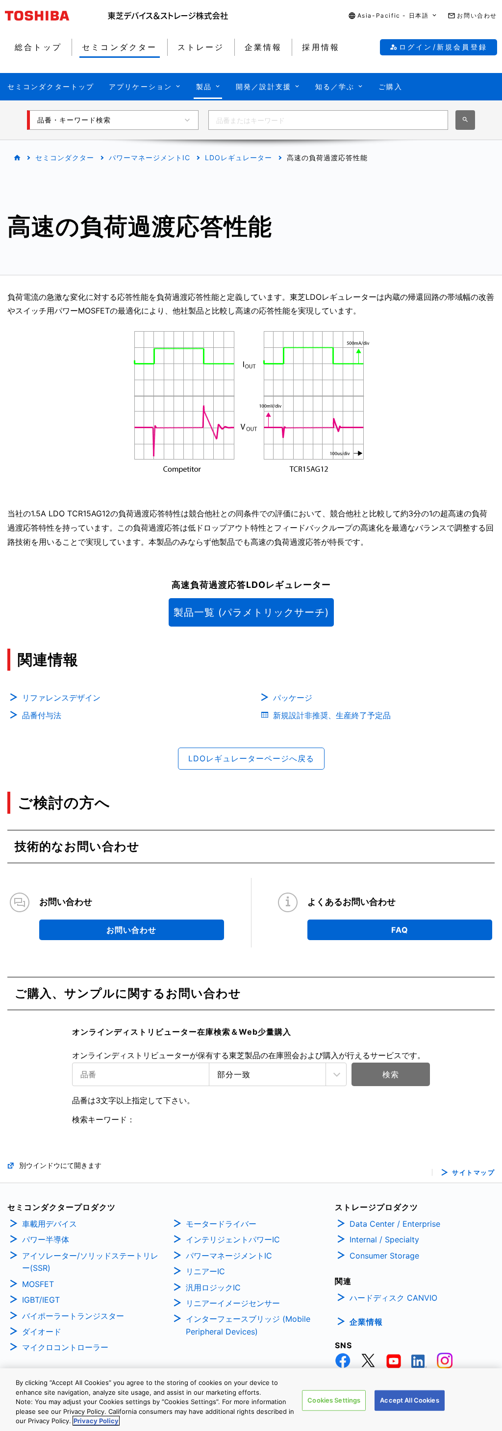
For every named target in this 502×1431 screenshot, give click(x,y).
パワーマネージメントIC (149, 157)
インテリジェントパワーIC (233, 1239)
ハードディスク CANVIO (393, 1298)
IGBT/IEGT (41, 1300)
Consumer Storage (384, 1256)
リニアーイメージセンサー (233, 1303)
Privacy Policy (96, 1421)
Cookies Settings (333, 1400)
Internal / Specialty (384, 1239)
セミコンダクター (64, 157)
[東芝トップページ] (56, 15)
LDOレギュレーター (238, 157)
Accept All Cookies (409, 1400)
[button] (393, 16)
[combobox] (328, 120)
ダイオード (41, 1331)
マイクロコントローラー (65, 1347)
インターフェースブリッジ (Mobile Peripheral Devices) (248, 1325)
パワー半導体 (45, 1239)
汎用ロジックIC (213, 1287)
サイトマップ (473, 1172)
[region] (251, 1399)
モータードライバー (221, 1224)
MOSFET (38, 1284)
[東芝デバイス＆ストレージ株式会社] (168, 15)
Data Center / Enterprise (395, 1224)
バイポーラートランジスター (73, 1316)
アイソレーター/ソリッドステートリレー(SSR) (90, 1262)
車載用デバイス (49, 1224)
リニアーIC (205, 1271)
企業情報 (366, 1322)
